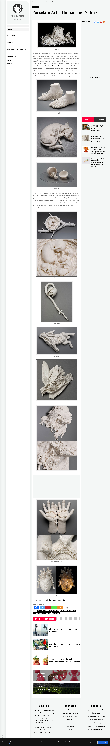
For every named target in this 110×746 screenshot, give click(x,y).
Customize (92, 742)
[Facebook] (36, 607)
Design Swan (18, 16)
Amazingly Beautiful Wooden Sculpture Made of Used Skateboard (64, 660)
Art (38, 610)
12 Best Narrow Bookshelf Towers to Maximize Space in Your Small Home (98, 139)
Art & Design (11, 35)
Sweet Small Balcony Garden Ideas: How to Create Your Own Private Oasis (98, 127)
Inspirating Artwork (96, 713)
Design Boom (70, 726)
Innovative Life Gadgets (95, 729)
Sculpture (48, 613)
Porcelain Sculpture (39, 613)
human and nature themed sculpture (50, 610)
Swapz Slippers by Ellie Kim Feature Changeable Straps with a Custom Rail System (98, 162)
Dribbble (69, 720)
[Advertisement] (56, 486)
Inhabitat (70, 723)
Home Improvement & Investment (17, 49)
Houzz (70, 729)
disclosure (39, 732)
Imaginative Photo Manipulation (96, 710)
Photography (11, 56)
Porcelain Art (71, 610)
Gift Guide (10, 39)
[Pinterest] (48, 607)
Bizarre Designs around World (95, 716)
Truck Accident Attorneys (70, 713)
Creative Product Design (95, 720)
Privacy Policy (8, 743)
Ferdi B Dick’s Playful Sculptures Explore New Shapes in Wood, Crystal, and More (98, 150)
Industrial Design (12, 53)
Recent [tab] (101, 120)
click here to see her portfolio (55, 600)
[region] (55, 742)
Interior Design (12, 46)
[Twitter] (42, 607)
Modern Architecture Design (96, 726)
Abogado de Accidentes (69, 716)
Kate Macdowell (53, 66)
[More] (60, 607)
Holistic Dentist (70, 710)
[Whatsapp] (54, 607)
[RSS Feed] (104, 22)
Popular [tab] (89, 120)
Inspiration (10, 42)
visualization (55, 613)
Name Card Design (96, 723)
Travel (9, 60)
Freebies (9, 63)
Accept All (103, 742)
